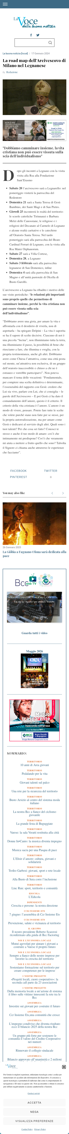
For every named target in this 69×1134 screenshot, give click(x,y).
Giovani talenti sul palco (34, 782)
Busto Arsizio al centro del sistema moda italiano (34, 801)
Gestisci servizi (34, 1093)
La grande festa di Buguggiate (34, 823)
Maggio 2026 (34, 651)
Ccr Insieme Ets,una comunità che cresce (34, 1015)
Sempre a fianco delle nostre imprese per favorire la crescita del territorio (34, 957)
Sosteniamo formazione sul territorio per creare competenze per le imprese (34, 969)
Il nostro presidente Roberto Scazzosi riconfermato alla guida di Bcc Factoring (34, 933)
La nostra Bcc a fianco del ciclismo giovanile (34, 813)
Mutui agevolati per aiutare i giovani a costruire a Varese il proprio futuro (34, 945)
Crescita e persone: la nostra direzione (34, 905)
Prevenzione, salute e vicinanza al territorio (34, 923)
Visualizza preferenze (34, 1121)
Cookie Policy (27, 1129)
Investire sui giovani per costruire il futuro (34, 1006)
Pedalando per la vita (34, 773)
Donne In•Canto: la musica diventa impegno (34, 841)
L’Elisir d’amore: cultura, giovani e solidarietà (34, 860)
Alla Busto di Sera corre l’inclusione (34, 879)
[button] (64, 1067)
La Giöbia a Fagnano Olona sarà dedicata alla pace (34, 554)
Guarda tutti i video (34, 633)
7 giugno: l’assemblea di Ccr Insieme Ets (34, 914)
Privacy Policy (40, 1129)
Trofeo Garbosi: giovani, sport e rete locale (35, 870)
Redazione (12, 72)
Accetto (34, 612)
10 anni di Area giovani (34, 765)
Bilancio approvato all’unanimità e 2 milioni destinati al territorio (34, 1060)
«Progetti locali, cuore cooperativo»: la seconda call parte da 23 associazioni (34, 980)
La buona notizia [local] (15, 53)
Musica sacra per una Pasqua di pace (34, 850)
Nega (34, 1111)
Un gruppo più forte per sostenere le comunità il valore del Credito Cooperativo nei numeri (34, 1038)
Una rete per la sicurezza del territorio (35, 791)
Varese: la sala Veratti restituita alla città (34, 832)
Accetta (34, 1102)
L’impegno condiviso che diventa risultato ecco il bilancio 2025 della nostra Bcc (34, 1025)
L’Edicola (34, 897)
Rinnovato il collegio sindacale (34, 1050)
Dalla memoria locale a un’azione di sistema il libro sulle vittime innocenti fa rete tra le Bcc (34, 994)
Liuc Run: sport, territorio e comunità (34, 888)
